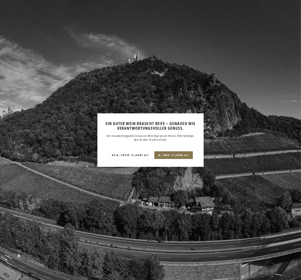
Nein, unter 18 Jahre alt (130, 155)
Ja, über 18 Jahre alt (173, 155)
